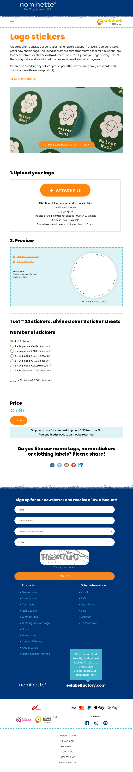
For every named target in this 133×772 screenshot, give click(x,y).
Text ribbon (28, 604)
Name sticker (30, 610)
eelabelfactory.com (86, 685)
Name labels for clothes (36, 654)
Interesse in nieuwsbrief (30, 531)
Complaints (67, 751)
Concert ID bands (32, 641)
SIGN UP (64, 576)
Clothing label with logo (36, 623)
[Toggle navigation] (12, 21)
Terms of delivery (67, 735)
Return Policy (67, 746)
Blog (83, 610)
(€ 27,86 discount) (33, 370)
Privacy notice (67, 741)
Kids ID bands (30, 647)
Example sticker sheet (28, 256)
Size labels (28, 629)
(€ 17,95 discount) (32, 360)
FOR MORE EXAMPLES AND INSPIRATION (65, 144)
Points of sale (89, 623)
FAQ (83, 598)
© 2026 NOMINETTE (67, 762)
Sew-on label (29, 592)
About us (86, 592)
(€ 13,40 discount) (33, 356)
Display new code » (64, 567)
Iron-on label (29, 598)
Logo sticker (29, 635)
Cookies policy (67, 757)
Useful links (88, 604)
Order (18, 420)
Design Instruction (25, 79)
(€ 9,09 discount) (32, 351)
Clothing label (30, 617)
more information (25, 261)
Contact (86, 617)
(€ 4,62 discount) (32, 346)
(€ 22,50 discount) (33, 365)
